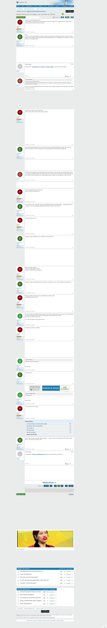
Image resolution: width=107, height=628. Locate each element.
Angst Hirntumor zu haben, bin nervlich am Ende (35, 14)
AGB (51, 620)
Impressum (35, 620)
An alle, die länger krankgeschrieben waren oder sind (34, 580)
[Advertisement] (49, 257)
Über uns (31, 620)
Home (18, 6)
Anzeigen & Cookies (46, 620)
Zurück (46, 486)
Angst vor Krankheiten (40, 608)
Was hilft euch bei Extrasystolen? (29, 577)
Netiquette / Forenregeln (56, 620)
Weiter (71, 486)
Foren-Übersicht (20, 608)
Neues (23, 6)
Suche (35, 6)
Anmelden (71, 6)
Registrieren (65, 6)
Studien (57, 6)
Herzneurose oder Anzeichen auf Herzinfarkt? (32, 592)
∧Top (104, 627)
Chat (45, 6)
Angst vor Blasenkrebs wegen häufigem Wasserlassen (34, 600)
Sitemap (62, 620)
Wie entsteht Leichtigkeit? (27, 594)
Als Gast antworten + (21, 17)
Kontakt (28, 620)
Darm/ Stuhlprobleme (26, 574)
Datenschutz (40, 620)
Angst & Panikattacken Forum (29, 608)
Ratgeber (40, 6)
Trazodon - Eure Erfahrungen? (28, 583)
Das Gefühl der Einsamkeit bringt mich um (31, 571)
